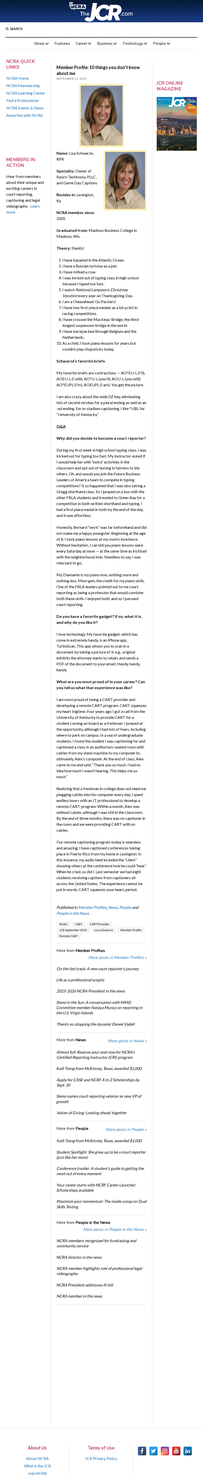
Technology (133, 43)
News (39, 43)
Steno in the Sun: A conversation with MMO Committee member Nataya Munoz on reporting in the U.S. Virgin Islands (99, 1007)
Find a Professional (22, 100)
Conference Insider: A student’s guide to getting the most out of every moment (100, 1171)
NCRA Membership (23, 85)
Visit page (101, 11)
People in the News (72, 913)
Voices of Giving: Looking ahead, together (91, 1112)
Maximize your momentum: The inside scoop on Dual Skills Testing (101, 1204)
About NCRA (37, 1458)
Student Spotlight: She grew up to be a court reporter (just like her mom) (101, 1155)
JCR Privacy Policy (101, 1458)
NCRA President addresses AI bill (84, 1284)
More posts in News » (127, 1041)
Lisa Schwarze (103, 930)
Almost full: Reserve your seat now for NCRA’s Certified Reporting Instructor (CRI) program (95, 1055)
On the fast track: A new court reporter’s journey (97, 968)
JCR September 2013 (73, 930)
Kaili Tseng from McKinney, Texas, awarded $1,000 (98, 1068)
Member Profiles (92, 907)
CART (78, 924)
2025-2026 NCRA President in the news (90, 991)
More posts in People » (126, 1129)
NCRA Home (17, 78)
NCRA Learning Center (25, 93)
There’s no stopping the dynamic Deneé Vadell (95, 1024)
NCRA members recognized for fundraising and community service (96, 1243)
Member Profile (130, 930)
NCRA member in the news (79, 1296)
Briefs (63, 924)
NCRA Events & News (25, 107)
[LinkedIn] (187, 1451)
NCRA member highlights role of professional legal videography (99, 1271)
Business (105, 43)
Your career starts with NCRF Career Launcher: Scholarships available (96, 1187)
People (159, 43)
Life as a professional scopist (80, 979)
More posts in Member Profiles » (117, 957)
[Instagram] (164, 1451)
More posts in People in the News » (115, 1229)
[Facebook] (142, 1451)
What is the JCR (37, 1465)
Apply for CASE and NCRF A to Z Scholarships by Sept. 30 (97, 1082)
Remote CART (68, 936)
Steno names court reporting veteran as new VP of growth (98, 1099)
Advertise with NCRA (24, 115)
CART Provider (99, 924)
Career (81, 43)
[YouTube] (176, 1451)
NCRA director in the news (79, 1257)
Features (62, 43)
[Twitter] (153, 1451)
